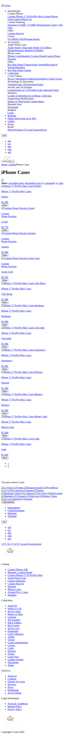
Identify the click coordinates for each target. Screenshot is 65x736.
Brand (11, 124)
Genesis (38, 78)
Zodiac (33, 90)
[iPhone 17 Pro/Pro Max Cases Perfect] (21, 186)
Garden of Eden (16, 95)
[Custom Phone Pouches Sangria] (18, 233)
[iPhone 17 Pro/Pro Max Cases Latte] (20, 438)
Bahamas (12, 513)
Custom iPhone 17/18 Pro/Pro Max (25, 16)
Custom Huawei (16, 33)
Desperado (13, 107)
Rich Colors (48, 78)
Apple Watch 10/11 (36, 47)
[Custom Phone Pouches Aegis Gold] (20, 258)
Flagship (12, 84)
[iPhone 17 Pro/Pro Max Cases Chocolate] (22, 327)
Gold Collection (16, 634)
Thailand (12, 516)
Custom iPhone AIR (18, 569)
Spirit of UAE (23, 90)
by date (59, 183)
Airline (39, 84)
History (11, 129)
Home (4, 164)
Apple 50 (20, 84)
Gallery (11, 121)
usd (9, 141)
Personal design (32, 39)
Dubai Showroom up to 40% (22, 118)
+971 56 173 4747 (10, 544)
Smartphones (14, 10)
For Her (20, 39)
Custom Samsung (16, 581)
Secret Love (29, 95)
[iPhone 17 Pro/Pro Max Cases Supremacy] (23, 350)
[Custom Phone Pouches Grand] (17, 208)
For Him (12, 39)
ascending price (16, 183)
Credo (11, 112)
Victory (11, 639)
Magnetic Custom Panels (33, 56)
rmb (10, 149)
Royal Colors (14, 78)
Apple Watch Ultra (17, 47)
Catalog (12, 164)
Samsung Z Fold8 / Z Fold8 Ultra (24, 25)
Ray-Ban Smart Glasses (19, 64)
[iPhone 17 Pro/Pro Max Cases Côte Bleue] (23, 283)
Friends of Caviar (23, 129)
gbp (9, 146)
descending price (33, 183)
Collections (13, 73)
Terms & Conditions (18, 703)
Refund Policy (15, 706)
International (14, 507)
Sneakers (20, 67)
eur (9, 143)
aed (9, 152)
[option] (36, 141)
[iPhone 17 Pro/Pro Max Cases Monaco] (22, 394)
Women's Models (23, 50)
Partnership (13, 690)
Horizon (12, 651)
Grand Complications (33, 101)
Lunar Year (13, 656)
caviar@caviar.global (30, 544)
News (44, 129)
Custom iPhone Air (22, 19)
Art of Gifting (14, 693)
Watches (12, 586)
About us (12, 676)
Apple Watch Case (17, 578)
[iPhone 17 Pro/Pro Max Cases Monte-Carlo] (24, 416)
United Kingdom (16, 510)
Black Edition (28, 78)
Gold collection (44, 90)
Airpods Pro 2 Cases (18, 592)
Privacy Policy (15, 709)
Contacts (36, 129)
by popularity (48, 183)
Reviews (12, 684)
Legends (12, 90)
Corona (58, 78)
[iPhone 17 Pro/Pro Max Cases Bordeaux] (22, 305)
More (5, 205)
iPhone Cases (14, 56)
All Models (37, 50)
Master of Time (15, 101)
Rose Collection (43, 95)
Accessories (13, 42)
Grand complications (18, 642)
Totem (55, 90)
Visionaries (30, 84)
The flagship (14, 620)
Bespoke (12, 115)
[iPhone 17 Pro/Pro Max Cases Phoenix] (22, 372)
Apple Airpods (38, 64)
